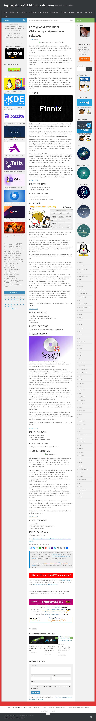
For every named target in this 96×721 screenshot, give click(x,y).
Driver (12, 255)
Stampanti (81, 452)
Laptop (80, 355)
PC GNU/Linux (23, 12)
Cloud (6, 250)
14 (23, 299)
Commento (34, 665)
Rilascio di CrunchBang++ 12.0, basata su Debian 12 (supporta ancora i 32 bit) (64, 648)
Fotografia (81, 317)
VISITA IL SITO (33, 180)
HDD (80, 338)
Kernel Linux (10, 267)
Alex (31, 39)
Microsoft (14, 272)
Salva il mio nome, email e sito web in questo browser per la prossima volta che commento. (50, 687)
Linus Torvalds (8, 269)
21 (23, 302)
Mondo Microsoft (83, 372)
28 (23, 304)
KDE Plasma (13, 265)
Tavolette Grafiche (83, 469)
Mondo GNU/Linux (83, 369)
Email (53, 676)
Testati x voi (81, 476)
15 (5, 302)
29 (5, 306)
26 (17, 304)
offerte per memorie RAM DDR (53, 609)
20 (20, 302)
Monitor (80, 376)
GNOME (13, 259)
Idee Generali (82, 341)
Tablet (80, 462)
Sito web (33, 681)
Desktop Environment (13, 253)
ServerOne (81, 428)
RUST (21, 280)
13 (20, 299)
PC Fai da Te (32, 12)
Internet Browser (11, 263)
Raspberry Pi (8, 280)
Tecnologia (81, 472)
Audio (80, 279)
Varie (80, 483)
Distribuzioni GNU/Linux (37, 20)
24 (11, 304)
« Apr (12, 308)
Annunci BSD (82, 265)
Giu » (16, 308)
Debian (7, 251)
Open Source (82, 390)
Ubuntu (9, 284)
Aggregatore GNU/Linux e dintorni (29, 5)
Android (11, 246)
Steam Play (81, 455)
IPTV (80, 352)
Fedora (7, 257)
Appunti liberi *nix (83, 276)
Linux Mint (8, 271)
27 (20, 304)
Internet (80, 345)
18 (14, 302)
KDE (6, 265)
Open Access (82, 383)
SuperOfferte (88, 12)
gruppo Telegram (52, 584)
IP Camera (81, 348)
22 (5, 304)
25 (14, 304)
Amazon (81, 262)
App (80, 272)
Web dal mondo (83, 490)
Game (6, 259)
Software (54, 20)
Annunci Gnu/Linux (83, 269)
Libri (80, 359)
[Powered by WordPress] (9, 717)
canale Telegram (66, 580)
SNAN (80, 445)
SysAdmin (34, 628)
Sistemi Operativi (83, 434)
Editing (18, 255)
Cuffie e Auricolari (83, 293)
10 (11, 299)
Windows (18, 284)
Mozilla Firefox (9, 274)
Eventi (80, 314)
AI (5, 246)
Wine (6, 286)
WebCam (81, 493)
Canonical (18, 248)
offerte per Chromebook (52, 612)
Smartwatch (82, 441)
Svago (80, 459)
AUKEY (80, 283)
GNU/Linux (81, 328)
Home (5, 12)
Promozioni (81, 403)
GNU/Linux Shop (13, 12)
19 (17, 302)
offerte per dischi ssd (53, 607)
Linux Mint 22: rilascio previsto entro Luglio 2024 (35, 648)
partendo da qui (56, 554)
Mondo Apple (82, 365)
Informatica (16, 261)
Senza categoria (82, 424)
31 (11, 306)
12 (17, 299)
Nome (32, 676)
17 (11, 302)
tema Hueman (22, 717)
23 (8, 304)
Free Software (15, 257)
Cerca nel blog (80, 66)
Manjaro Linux (7, 272)
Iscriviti (5, 16)
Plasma (6, 276)
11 (14, 299)
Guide (39, 12)
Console (81, 286)
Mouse (80, 379)
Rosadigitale (82, 410)
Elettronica (81, 310)
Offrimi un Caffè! (54, 12)
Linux (17, 269)
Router (80, 414)
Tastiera (81, 466)
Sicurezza (45, 12)
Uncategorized (82, 479)
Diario (80, 300)
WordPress (81, 497)
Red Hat (16, 280)
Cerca (89, 68)
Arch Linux (18, 246)
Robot (80, 407)
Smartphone (82, 438)
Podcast (12, 276)
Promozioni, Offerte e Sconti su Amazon (71, 12)
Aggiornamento (13, 244)
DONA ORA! (85, 59)
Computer (13, 249)
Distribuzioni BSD (83, 303)
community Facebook (39, 584)
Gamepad (81, 321)
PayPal (80, 393)
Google (20, 259)
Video (80, 486)
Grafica (6, 261)
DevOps (7, 255)
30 (8, 306)
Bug (11, 248)
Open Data (81, 386)
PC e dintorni (82, 397)
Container (20, 250)
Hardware (81, 334)
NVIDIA (18, 274)
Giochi (80, 324)
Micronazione (82, 362)
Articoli (6, 248)
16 (8, 302)
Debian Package (82, 297)
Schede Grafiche (82, 421)
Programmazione (10, 278)
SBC (79, 417)
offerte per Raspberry (52, 614)
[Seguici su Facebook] (24, 20)
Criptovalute (82, 290)
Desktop (15, 251)
